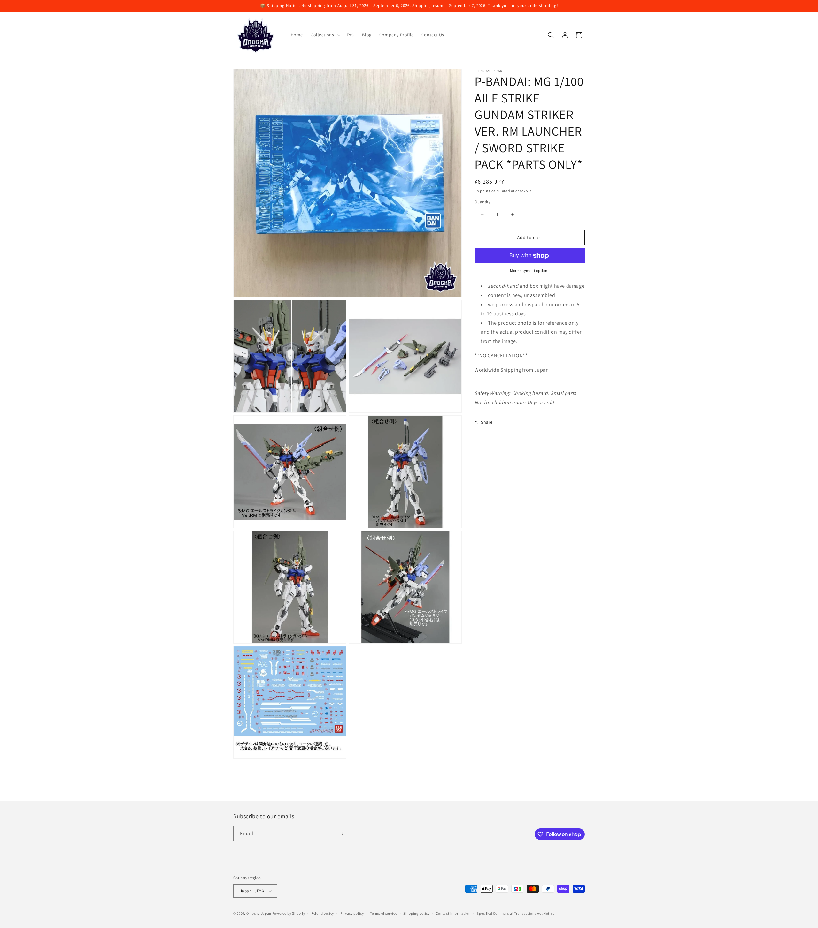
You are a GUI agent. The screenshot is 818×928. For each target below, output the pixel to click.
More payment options (529, 270)
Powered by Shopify (288, 913)
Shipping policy (416, 913)
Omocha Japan (258, 913)
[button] (325, 34)
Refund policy (322, 913)
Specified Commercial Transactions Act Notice (515, 913)
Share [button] (487, 422)
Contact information (453, 913)
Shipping (483, 190)
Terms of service (383, 913)
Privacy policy (352, 913)
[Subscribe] (341, 833)
